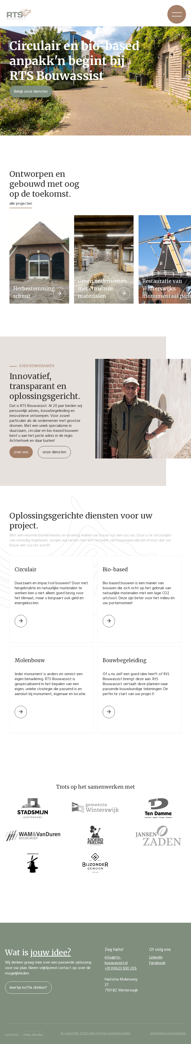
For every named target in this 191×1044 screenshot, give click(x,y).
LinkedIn (156, 958)
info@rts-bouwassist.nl (116, 960)
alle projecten (20, 204)
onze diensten (54, 452)
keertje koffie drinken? (28, 988)
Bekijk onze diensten (31, 92)
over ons (21, 452)
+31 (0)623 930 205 (121, 969)
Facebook (157, 963)
